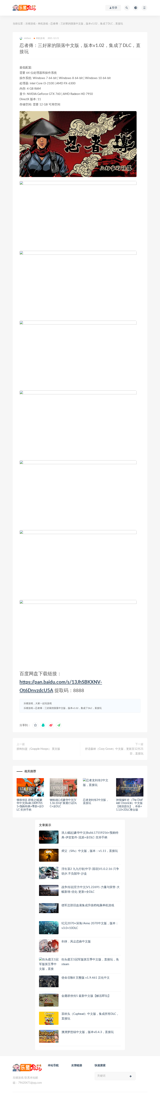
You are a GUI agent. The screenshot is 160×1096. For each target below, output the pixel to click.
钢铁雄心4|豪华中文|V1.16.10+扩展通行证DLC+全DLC (63, 803)
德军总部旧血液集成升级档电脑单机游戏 (87, 905)
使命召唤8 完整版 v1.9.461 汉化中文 (85, 977)
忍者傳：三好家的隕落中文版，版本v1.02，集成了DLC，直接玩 (68, 708)
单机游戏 (43, 23)
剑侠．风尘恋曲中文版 (76, 941)
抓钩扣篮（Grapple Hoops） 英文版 (38, 749)
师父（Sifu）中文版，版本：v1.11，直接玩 (89, 851)
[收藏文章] (35, 725)
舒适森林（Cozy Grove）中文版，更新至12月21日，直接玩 (114, 751)
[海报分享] (59, 725)
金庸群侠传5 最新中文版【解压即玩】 (86, 995)
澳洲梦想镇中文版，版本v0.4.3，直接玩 (87, 1032)
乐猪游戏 (30, 23)
